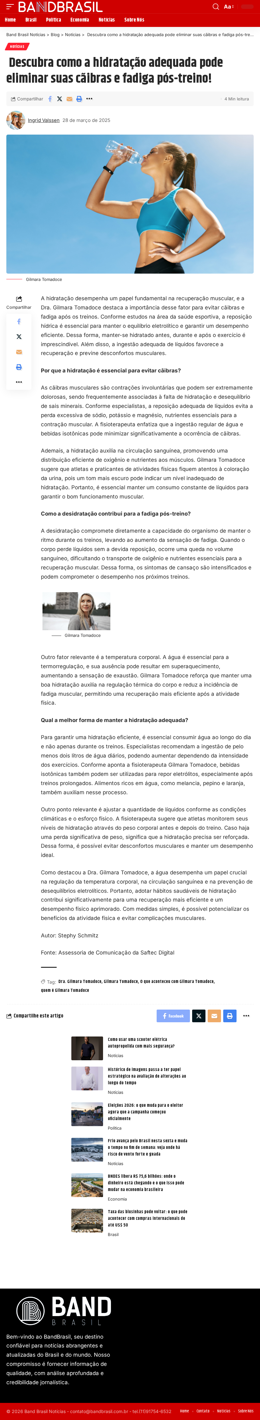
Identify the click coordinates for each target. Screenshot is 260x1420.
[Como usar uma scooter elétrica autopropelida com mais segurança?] (87, 1048)
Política (114, 1128)
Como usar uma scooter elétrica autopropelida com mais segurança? (141, 1043)
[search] (216, 6)
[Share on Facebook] (49, 99)
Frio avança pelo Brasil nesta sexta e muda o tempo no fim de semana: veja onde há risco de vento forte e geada (147, 1148)
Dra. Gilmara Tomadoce (79, 981)
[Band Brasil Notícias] (60, 6)
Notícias (17, 46)
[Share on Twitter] (59, 99)
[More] (89, 99)
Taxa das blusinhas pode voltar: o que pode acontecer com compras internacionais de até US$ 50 (147, 1218)
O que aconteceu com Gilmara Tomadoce (177, 981)
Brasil (113, 1234)
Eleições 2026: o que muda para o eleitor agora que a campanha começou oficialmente (145, 1112)
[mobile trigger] (11, 6)
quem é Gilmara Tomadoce (65, 990)
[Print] (79, 99)
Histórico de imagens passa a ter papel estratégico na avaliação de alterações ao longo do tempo (147, 1076)
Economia (117, 1198)
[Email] (69, 99)
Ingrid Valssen (44, 120)
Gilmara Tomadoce (121, 981)
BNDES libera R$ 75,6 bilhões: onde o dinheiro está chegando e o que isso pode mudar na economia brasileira (146, 1183)
